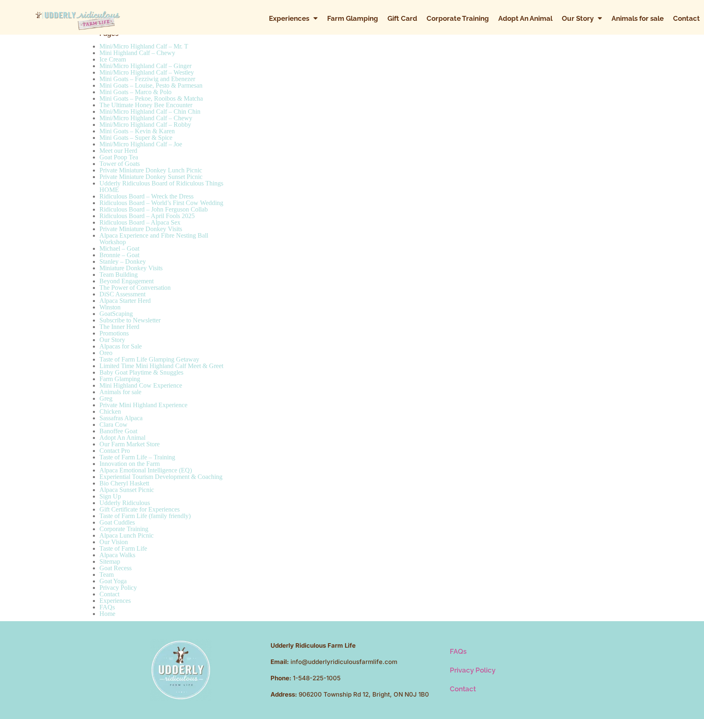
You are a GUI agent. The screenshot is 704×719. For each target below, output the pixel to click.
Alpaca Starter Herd (125, 300)
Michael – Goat (119, 248)
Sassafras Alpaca (121, 418)
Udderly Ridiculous (124, 502)
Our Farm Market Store (129, 444)
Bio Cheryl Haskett (124, 483)
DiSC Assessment (122, 294)
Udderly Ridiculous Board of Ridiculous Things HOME (161, 186)
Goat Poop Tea (118, 157)
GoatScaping (116, 313)
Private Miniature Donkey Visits (140, 228)
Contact (686, 18)
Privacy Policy (118, 587)
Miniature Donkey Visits (131, 268)
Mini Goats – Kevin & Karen (137, 131)
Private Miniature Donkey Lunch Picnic (150, 170)
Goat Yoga (113, 581)
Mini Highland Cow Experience (140, 385)
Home (107, 613)
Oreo (105, 352)
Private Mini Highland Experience (143, 404)
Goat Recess (115, 568)
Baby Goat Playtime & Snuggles (141, 372)
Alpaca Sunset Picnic (126, 489)
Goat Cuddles (117, 522)
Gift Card (402, 18)
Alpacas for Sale (120, 346)
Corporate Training (458, 18)
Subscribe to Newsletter (130, 320)
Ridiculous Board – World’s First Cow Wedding (161, 202)
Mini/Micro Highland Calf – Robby (145, 124)
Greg (105, 398)
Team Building (118, 274)
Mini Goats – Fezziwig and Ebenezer (147, 78)
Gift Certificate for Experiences (139, 509)
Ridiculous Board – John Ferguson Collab (153, 209)
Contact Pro (114, 450)
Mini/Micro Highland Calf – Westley (146, 72)
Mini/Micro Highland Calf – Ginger (145, 65)
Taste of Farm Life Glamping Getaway (149, 359)
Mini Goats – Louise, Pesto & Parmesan (150, 85)
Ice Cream (112, 59)
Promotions (114, 333)
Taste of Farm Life (123, 548)
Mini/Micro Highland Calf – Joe (140, 144)
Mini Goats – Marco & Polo (135, 91)
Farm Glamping (352, 18)
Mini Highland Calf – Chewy (137, 52)
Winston (110, 307)
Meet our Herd (118, 150)
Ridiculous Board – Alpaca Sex (139, 222)
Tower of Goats (119, 163)
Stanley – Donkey (122, 261)
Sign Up (110, 496)
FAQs (107, 607)
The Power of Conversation (135, 287)
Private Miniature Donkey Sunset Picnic (150, 176)
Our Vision (113, 541)
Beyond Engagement (126, 281)
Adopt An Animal (525, 18)
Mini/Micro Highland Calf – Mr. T (143, 46)
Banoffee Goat (118, 431)
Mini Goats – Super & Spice (135, 137)
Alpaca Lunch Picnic (126, 535)
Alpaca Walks (117, 554)
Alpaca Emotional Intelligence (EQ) (145, 470)
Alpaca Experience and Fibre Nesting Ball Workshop (153, 238)
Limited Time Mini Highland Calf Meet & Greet (161, 365)
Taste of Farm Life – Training (137, 457)
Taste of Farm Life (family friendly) (145, 515)
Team (106, 574)
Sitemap (109, 561)
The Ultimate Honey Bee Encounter (145, 104)
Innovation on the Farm (129, 463)
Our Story (578, 18)
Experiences (289, 18)
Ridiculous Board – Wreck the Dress (146, 196)
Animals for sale (638, 18)
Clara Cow (113, 424)
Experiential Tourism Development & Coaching (160, 476)
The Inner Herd (119, 326)
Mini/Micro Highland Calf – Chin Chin (149, 111)
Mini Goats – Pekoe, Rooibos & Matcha (151, 98)
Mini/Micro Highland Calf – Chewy (145, 118)
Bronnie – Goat (119, 254)
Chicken (110, 411)
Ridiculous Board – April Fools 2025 (147, 215)
